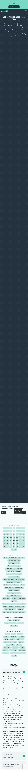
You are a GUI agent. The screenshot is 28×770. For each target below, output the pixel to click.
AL (7, 528)
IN (7, 534)
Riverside (5, 650)
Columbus (21, 636)
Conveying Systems (14, 563)
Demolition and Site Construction (14, 568)
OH (4, 543)
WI (23, 546)
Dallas (6, 639)
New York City (10, 644)
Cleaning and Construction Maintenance (14, 557)
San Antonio (22, 650)
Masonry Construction (14, 593)
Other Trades (6, 598)
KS (11, 534)
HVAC (22, 585)
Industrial (20, 623)
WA (20, 546)
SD (23, 543)
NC (23, 537)
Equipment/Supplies (14, 576)
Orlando (19, 644)
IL (4, 534)
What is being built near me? (11, 672)
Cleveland (13, 636)
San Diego (5, 653)
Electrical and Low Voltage (14, 574)
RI (17, 543)
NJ (14, 540)
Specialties (20, 609)
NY (23, 540)
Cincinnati (6, 636)
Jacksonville (20, 639)
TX (7, 546)
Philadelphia (7, 647)
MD (23, 534)
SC (20, 543)
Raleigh (22, 647)
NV (20, 540)
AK (4, 528)
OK (7, 543)
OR (11, 543)
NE (7, 540)
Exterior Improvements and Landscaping (14, 579)
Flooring (16, 585)
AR (11, 528)
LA (17, 534)
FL (10, 531)
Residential (14, 625)
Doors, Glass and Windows (14, 571)
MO (14, 537)
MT (20, 537)
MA (20, 534)
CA (17, 528)
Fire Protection (8, 585)
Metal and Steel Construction (14, 595)
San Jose (22, 653)
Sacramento (13, 650)
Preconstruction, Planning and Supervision (14, 604)
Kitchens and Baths (14, 590)
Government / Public (10, 623)
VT (17, 546)
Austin (13, 634)
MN (11, 537)
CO (20, 528)
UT (11, 546)
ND (4, 540)
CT (23, 528)
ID (23, 531)
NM (17, 540)
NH (11, 540)
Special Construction (10, 609)
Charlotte (20, 634)
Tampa (14, 655)
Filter (3, 512)
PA (14, 543)
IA (20, 531)
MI (7, 537)
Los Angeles (7, 642)
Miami (14, 642)
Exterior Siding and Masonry (14, 582)
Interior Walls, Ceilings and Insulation (14, 587)
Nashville (21, 642)
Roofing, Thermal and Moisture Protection (13, 606)
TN (4, 546)
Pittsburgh (15, 647)
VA (14, 546)
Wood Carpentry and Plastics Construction (14, 612)
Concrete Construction (14, 560)
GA (14, 531)
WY (15, 549)
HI (17, 531)
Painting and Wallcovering (18, 598)
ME (4, 537)
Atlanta (7, 634)
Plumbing (14, 601)
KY (14, 534)
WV (12, 549)
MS (17, 537)
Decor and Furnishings (14, 566)
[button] (14, 672)
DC (4, 531)
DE (7, 531)
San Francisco (14, 653)
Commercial (16, 620)
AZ (14, 528)
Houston (12, 639)
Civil (10, 620)
